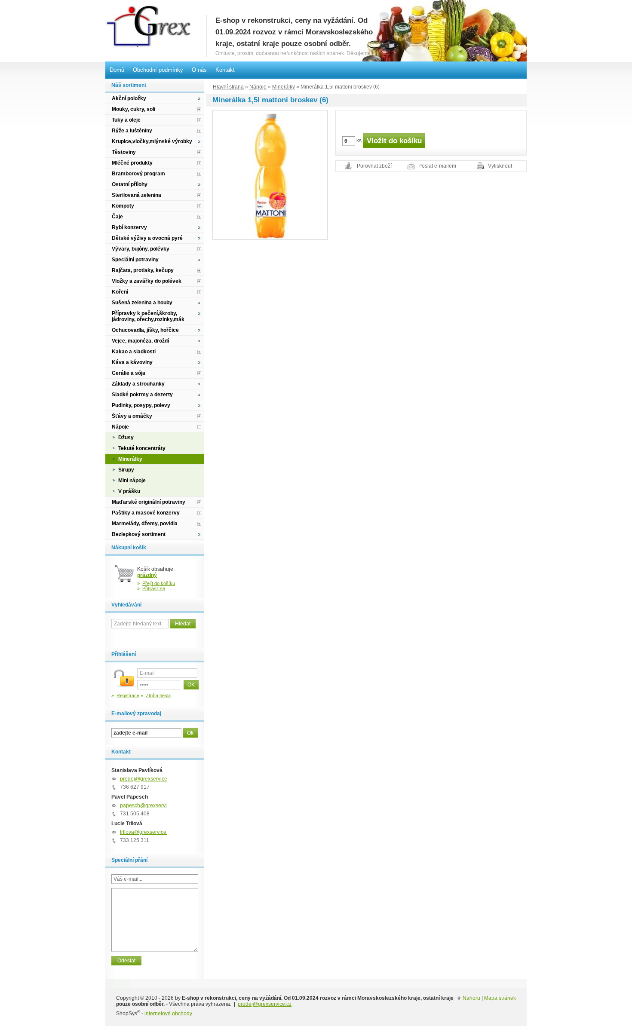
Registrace (128, 695)
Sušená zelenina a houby (142, 303)
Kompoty (123, 206)
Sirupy (126, 470)
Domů (117, 70)
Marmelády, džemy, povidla (145, 524)
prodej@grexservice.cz (147, 779)
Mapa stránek (500, 998)
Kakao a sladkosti (134, 352)
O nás (199, 70)
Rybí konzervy (129, 227)
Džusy (126, 438)
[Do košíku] (124, 577)
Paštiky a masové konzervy (146, 513)
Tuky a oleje (126, 120)
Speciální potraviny (135, 260)
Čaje (117, 217)
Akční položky (129, 98)
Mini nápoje (132, 481)
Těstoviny (124, 152)
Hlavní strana (228, 87)
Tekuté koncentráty (142, 448)
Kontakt (225, 70)
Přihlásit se (153, 588)
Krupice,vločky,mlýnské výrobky (152, 141)
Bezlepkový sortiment (139, 534)
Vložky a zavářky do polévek (146, 281)
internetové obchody (168, 1014)
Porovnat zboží (374, 166)
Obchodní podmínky (158, 70)
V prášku (129, 491)
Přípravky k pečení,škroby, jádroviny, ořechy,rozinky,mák (148, 316)
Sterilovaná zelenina (136, 195)
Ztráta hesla (158, 695)
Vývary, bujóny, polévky (140, 249)
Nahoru (471, 998)
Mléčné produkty (132, 163)
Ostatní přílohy (129, 184)
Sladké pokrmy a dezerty (142, 395)
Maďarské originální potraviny (148, 502)
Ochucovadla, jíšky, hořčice (145, 330)
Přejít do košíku (158, 583)
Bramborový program (138, 174)
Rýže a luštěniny (132, 131)
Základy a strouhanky (138, 384)
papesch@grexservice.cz (149, 805)
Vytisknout (500, 166)
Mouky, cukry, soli (133, 109)
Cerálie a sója (128, 373)
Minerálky (283, 87)
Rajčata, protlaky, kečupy (143, 270)
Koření (120, 292)
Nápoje (258, 87)
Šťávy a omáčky (132, 416)
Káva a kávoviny (132, 362)
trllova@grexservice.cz (146, 832)
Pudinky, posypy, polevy (141, 405)
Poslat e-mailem (437, 166)
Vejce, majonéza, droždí (140, 341)
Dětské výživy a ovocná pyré (147, 238)
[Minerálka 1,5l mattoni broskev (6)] (270, 175)
